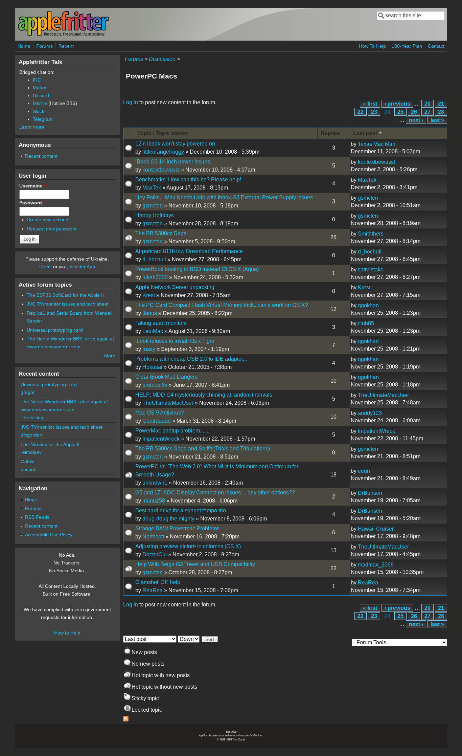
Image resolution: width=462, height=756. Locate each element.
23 (374, 112)
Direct (45, 266)
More (109, 355)
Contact (436, 46)
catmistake (371, 269)
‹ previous (397, 104)
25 (400, 112)
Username (32, 185)
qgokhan (368, 305)
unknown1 (154, 483)
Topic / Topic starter (162, 133)
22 (360, 112)
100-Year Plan (407, 46)
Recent (66, 46)
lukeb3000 (155, 277)
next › (416, 120)
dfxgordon (31, 435)
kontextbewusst (161, 170)
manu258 (153, 501)
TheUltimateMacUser (167, 403)
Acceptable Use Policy (48, 534)
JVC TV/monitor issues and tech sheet (68, 304)
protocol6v (154, 385)
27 (427, 112)
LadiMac (152, 331)
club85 (366, 323)
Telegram (43, 119)
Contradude (156, 421)
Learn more (31, 127)
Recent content (41, 156)
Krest (148, 295)
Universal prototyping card (55, 330)
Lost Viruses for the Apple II (50, 444)
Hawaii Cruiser (376, 529)
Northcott (153, 536)
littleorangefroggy (163, 152)
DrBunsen (370, 493)
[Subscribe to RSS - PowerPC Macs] (126, 719)
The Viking (32, 417)
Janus (149, 313)
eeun (364, 471)
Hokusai (152, 367)
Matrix (39, 87)
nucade (29, 469)
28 (441, 112)
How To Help (372, 46)
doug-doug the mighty (168, 518)
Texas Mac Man (376, 144)
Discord (41, 95)
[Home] (63, 35)
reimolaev (31, 452)
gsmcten (152, 205)
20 (427, 104)
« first (370, 104)
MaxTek (151, 188)
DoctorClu (154, 554)
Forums (44, 46)
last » (437, 120)
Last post (365, 133)
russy (148, 349)
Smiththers (371, 234)
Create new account (48, 219)
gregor (28, 392)
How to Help (67, 633)
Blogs (31, 499)
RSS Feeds (37, 517)
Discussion (162, 59)
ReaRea (152, 590)
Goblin (27, 461)
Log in (130, 102)
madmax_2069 (376, 565)
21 (441, 104)
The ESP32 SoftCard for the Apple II (65, 295)
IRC (37, 80)
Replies (330, 133)
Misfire (40, 103)
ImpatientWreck (161, 439)
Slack (38, 111)
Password (32, 202)
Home (24, 46)
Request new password (52, 228)
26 (414, 112)
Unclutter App (80, 266)
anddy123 (370, 413)
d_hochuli (154, 259)
